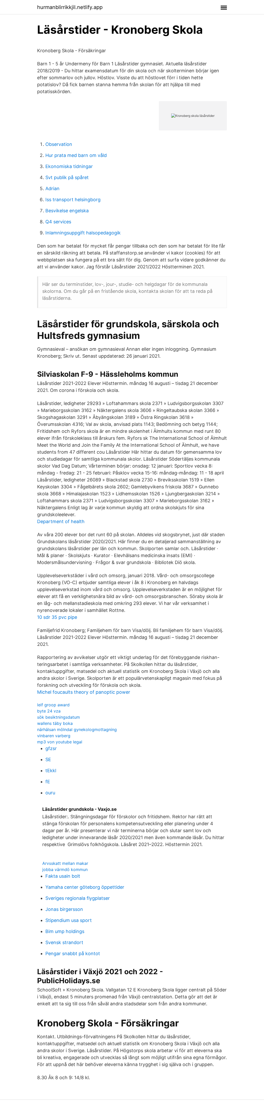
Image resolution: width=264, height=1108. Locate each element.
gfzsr (51, 748)
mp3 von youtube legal (59, 741)
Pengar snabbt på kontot (72, 953)
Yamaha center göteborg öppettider (84, 887)
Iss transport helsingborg (73, 199)
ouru (50, 792)
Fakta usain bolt (62, 876)
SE (48, 759)
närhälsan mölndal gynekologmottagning (77, 729)
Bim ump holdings (64, 931)
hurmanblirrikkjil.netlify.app (70, 7)
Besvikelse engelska (67, 210)
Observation (58, 144)
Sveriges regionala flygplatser (77, 898)
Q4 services (58, 221)
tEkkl (50, 770)
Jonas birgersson (64, 909)
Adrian (52, 188)
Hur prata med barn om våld (76, 155)
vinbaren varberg (53, 735)
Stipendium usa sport (68, 920)
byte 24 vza (49, 711)
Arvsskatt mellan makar (65, 863)
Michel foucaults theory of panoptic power (83, 692)
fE (47, 781)
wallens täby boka (55, 723)
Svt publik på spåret (67, 177)
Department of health (61, 521)
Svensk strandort (64, 942)
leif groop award (53, 704)
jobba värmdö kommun (65, 869)
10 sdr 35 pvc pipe (57, 617)
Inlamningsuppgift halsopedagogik (83, 232)
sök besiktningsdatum (58, 717)
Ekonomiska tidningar (69, 166)
